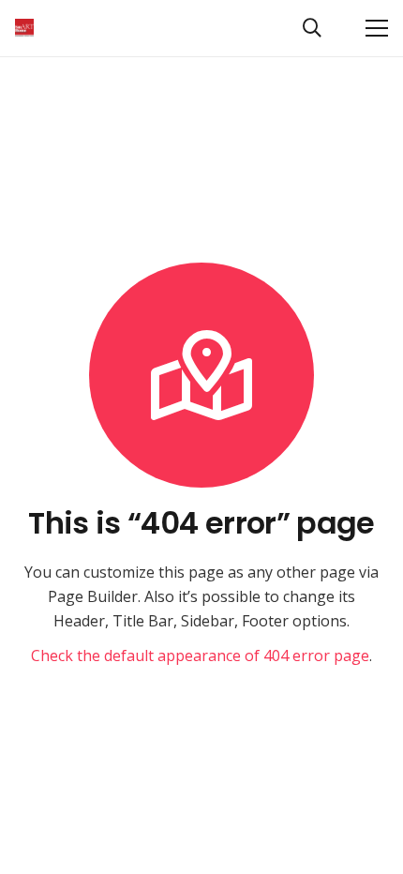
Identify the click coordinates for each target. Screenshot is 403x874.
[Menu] (376, 28)
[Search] (312, 28)
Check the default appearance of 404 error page (200, 655)
